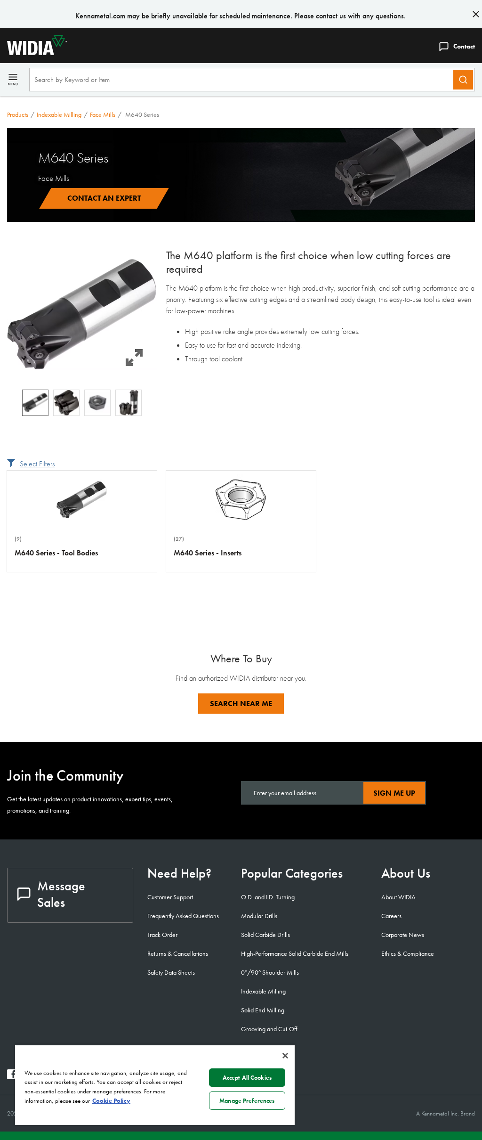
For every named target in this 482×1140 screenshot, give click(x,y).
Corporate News (402, 934)
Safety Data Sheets (171, 972)
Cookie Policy (111, 1101)
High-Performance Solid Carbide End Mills (294, 953)
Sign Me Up (394, 793)
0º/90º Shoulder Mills (270, 972)
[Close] (285, 1056)
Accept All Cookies (247, 1078)
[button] (82, 314)
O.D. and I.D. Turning (268, 897)
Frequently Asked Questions (183, 916)
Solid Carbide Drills (265, 934)
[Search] (463, 80)
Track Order (162, 934)
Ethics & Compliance (407, 953)
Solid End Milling (262, 1010)
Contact (464, 46)
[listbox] (82, 402)
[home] (33, 52)
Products (17, 114)
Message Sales (61, 894)
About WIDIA (398, 897)
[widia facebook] (12, 1077)
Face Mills (102, 114)
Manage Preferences (246, 1101)
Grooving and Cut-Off (269, 1029)
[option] (35, 403)
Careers (391, 916)
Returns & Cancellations (177, 953)
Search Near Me (241, 703)
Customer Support (170, 897)
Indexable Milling (59, 114)
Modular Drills (259, 916)
